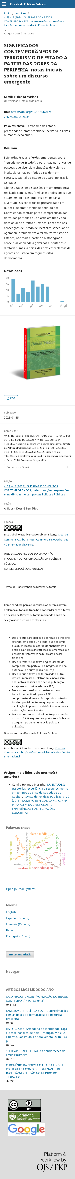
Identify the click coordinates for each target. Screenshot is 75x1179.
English (11, 912)
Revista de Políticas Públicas (28, 4)
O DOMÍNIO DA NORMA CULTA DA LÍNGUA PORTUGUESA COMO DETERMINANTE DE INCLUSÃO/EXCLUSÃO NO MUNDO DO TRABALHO (34, 1071)
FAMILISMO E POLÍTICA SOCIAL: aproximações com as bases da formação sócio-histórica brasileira (37, 1015)
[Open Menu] (4, 4)
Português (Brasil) (18, 936)
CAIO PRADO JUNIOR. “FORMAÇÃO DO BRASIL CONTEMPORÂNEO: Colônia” (37, 999)
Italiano (11, 930)
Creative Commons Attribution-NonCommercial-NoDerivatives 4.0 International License (36, 539)
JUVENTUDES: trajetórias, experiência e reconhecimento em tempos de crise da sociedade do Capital (40, 790)
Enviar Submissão (20, 954)
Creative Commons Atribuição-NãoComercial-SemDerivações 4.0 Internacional (37, 752)
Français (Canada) (18, 924)
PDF (12, 398)
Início (7, 13)
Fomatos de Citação (18, 467)
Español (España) (17, 918)
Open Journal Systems (21, 889)
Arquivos (20, 13)
